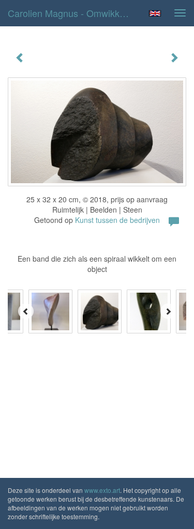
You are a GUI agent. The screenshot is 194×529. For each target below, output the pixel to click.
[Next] (168, 311)
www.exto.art (102, 490)
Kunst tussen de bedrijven (117, 220)
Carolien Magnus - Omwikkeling (73, 13)
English (155, 13)
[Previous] (26, 311)
